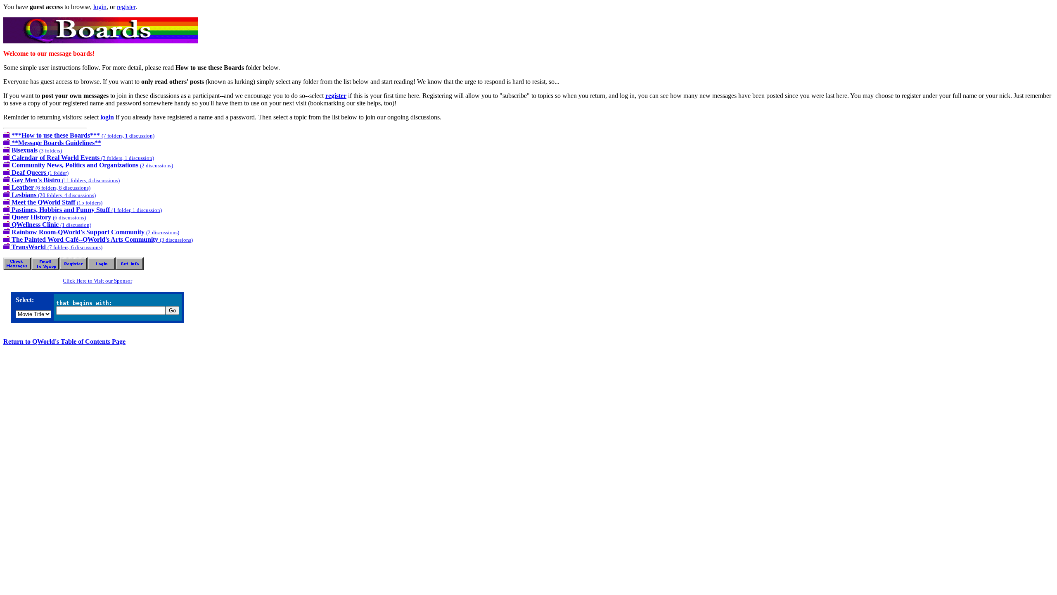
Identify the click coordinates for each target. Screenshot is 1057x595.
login (100, 6)
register (126, 6)
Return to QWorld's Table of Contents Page (64, 341)
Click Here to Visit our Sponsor (97, 281)
